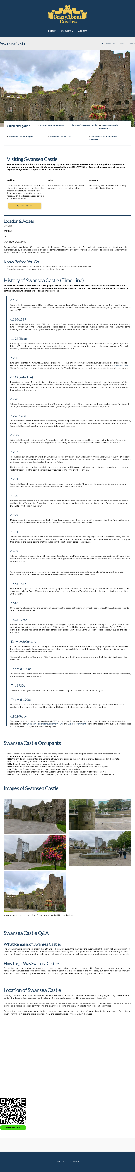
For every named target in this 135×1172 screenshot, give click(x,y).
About (76, 1162)
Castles (67, 1162)
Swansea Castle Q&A (60, 136)
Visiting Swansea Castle (52, 125)
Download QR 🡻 (13, 1128)
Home (58, 1162)
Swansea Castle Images (21, 136)
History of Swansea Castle (84, 125)
